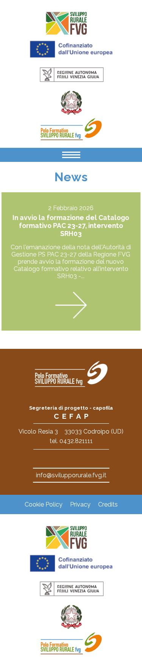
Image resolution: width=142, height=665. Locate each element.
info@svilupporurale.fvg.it (71, 475)
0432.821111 (76, 441)
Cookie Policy (43, 504)
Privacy (80, 504)
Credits (108, 504)
